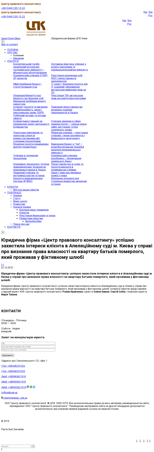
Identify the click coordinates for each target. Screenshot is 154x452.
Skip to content (9, 44)
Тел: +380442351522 (13, 366)
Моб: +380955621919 (13, 381)
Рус (150, 15)
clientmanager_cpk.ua (15, 397)
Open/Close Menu (10, 38)
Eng (150, 12)
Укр (145, 12)
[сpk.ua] (36, 38)
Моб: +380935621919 (13, 387)
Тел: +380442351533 (13, 371)
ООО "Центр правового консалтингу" (30, 421)
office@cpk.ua (9, 392)
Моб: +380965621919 (13, 376)
